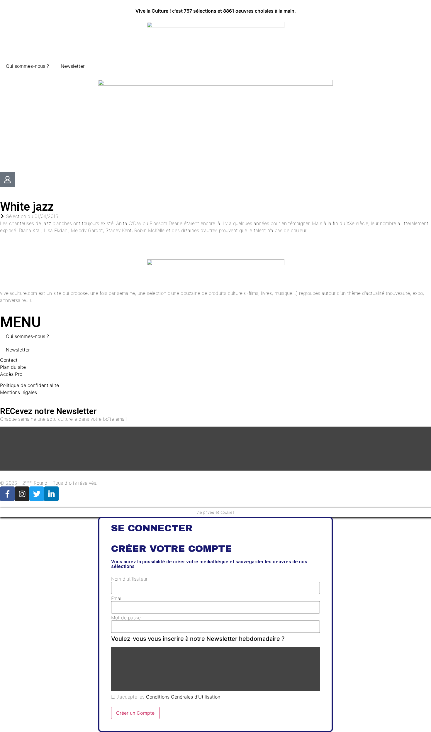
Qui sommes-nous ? (27, 66)
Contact (9, 360)
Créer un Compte (135, 713)
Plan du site (13, 367)
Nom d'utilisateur (129, 579)
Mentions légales (18, 392)
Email (116, 598)
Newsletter (73, 66)
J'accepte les (167, 696)
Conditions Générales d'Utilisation (183, 697)
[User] (7, 179)
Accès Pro (11, 374)
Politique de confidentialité (29, 385)
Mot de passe (126, 617)
